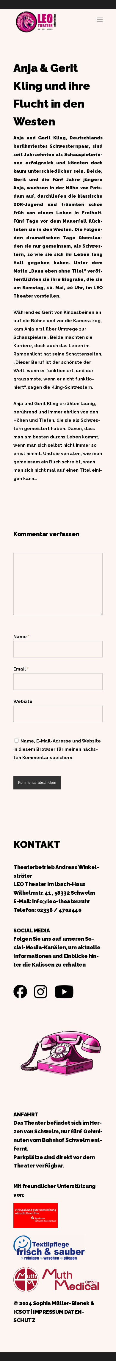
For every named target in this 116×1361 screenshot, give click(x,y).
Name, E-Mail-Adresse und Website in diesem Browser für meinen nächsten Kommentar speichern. (57, 749)
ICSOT (21, 1312)
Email (21, 669)
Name (21, 636)
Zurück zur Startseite (35, 21)
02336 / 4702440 (59, 910)
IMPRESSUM (48, 1312)
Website (22, 701)
